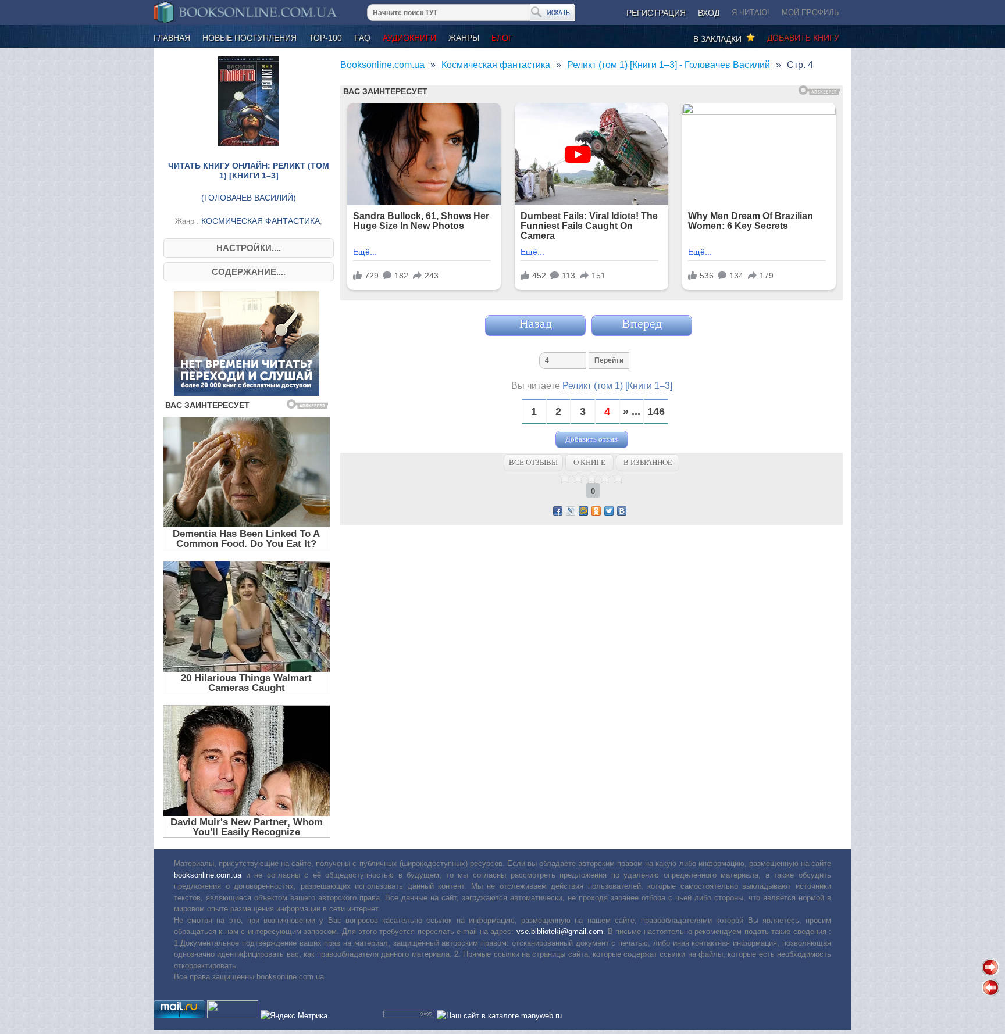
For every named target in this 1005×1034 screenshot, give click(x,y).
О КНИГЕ (589, 462)
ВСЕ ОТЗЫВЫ (533, 462)
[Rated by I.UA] (232, 1015)
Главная (172, 37)
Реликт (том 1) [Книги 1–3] (617, 386)
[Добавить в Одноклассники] (596, 511)
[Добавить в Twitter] (609, 511)
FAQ (362, 37)
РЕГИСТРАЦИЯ (656, 12)
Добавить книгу (803, 37)
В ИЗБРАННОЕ (647, 462)
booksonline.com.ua (207, 875)
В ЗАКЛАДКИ (719, 39)
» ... (631, 411)
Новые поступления (249, 37)
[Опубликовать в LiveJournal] (570, 511)
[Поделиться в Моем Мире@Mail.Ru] (583, 511)
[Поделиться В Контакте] (621, 511)
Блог (502, 37)
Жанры (463, 37)
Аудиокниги (409, 37)
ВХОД (708, 12)
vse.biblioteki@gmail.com (559, 931)
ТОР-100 (325, 37)
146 (656, 411)
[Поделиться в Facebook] (557, 511)
